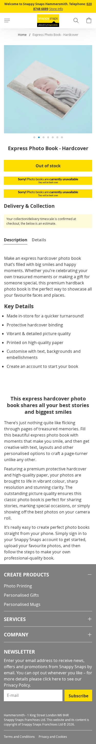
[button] (34, 137)
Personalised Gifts (21, 595)
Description (15, 240)
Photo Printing (18, 586)
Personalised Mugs (22, 604)
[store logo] (48, 20)
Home (22, 35)
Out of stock (48, 166)
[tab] (15, 239)
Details (39, 240)
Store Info (56, 9)
